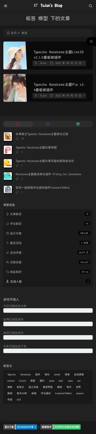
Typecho (11, 374)
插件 (37, 374)
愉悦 (59, 387)
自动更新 (79, 374)
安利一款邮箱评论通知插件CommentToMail (43, 187)
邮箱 (33, 393)
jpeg (70, 380)
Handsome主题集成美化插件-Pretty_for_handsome (48, 174)
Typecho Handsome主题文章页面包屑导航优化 (45, 161)
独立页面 (33, 387)
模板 (9, 387)
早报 (9, 399)
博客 (67, 374)
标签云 (20, 387)
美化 (47, 374)
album (57, 374)
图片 (42, 380)
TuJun (43, 63)
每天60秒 (22, 393)
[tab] (18, 124)
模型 (32, 380)
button (11, 380)
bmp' (61, 380)
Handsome (25, 374)
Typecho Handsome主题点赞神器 (36, 147)
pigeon (79, 393)
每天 (69, 387)
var (79, 380)
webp (51, 380)
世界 (78, 387)
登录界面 (48, 387)
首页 (14, 33)
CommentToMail (63, 393)
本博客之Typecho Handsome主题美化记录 (42, 134)
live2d (22, 380)
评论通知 (46, 393)
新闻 (9, 393)
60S (19, 399)
